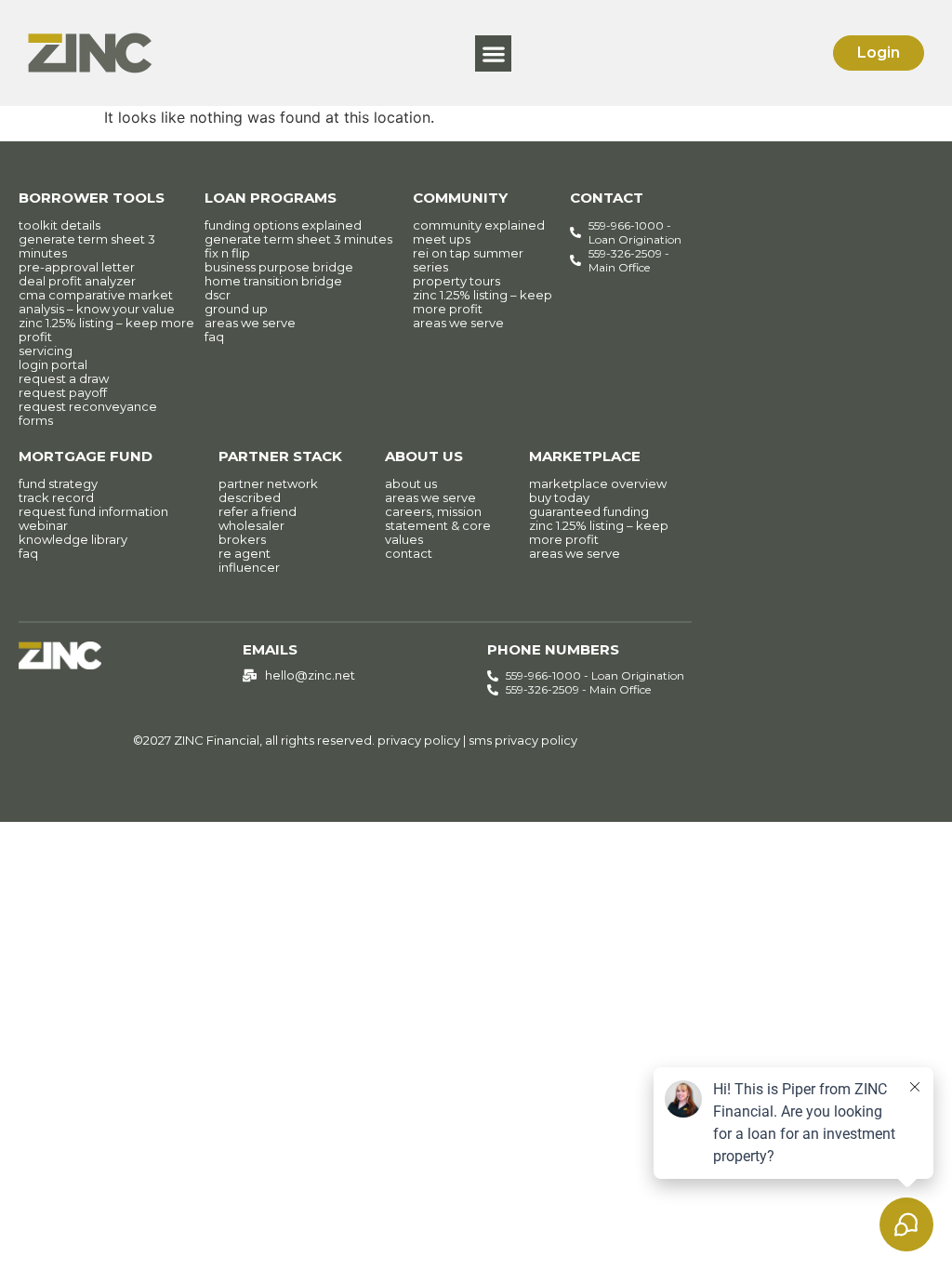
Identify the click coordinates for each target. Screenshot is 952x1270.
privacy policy (418, 740)
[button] (493, 53)
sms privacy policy (523, 740)
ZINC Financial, (218, 740)
